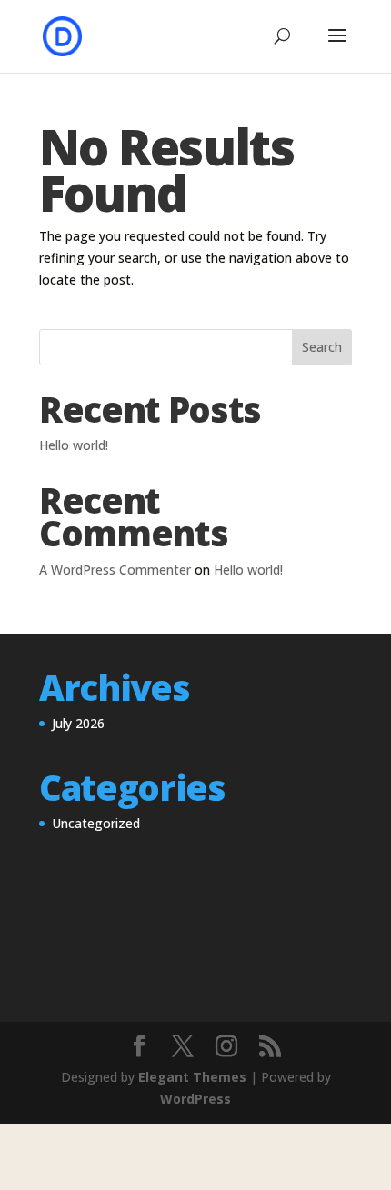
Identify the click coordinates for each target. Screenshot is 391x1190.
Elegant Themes (192, 1076)
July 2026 (78, 723)
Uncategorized (96, 823)
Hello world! (73, 445)
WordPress (195, 1098)
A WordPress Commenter (115, 569)
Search (322, 346)
